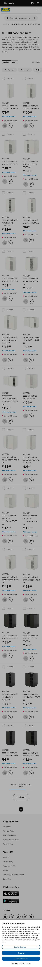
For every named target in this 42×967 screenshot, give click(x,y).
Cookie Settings (20, 947)
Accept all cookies (21, 959)
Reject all (21, 953)
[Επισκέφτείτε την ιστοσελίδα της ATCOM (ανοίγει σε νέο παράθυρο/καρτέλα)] (21, 963)
